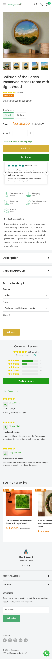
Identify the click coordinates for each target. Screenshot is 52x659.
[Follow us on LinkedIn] (26, 640)
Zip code (7, 315)
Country (6, 289)
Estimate (11, 332)
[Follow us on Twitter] (10, 640)
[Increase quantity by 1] (30, 133)
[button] (9, 93)
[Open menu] (4, 4)
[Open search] (35, 4)
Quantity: (7, 133)
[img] (9, 399)
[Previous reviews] (5, 173)
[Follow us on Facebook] (5, 640)
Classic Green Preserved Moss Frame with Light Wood (19, 522)
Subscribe (11, 618)
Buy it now (26, 157)
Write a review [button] (26, 381)
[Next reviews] (47, 173)
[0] (47, 4)
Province (6, 302)
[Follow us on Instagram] (15, 640)
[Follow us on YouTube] (20, 640)
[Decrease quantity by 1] (16, 133)
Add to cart (26, 148)
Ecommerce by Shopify (18, 653)
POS (4, 653)
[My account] (41, 4)
